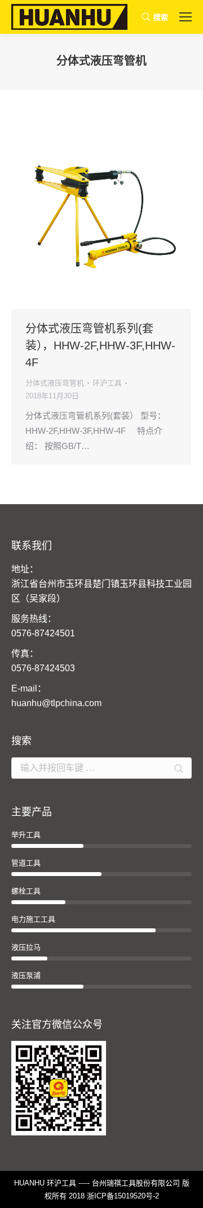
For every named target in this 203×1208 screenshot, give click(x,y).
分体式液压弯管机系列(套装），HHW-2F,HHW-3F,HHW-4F (100, 345)
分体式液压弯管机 (54, 383)
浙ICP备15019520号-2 (123, 1196)
